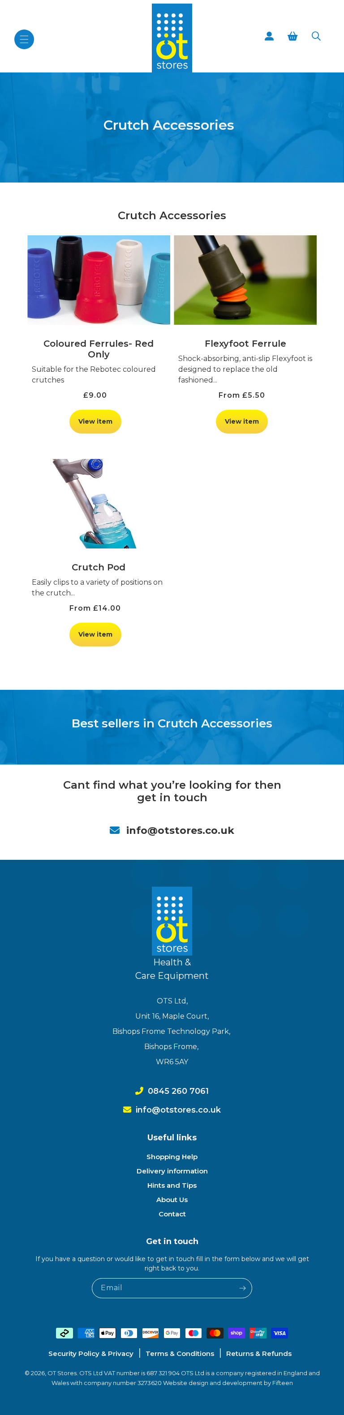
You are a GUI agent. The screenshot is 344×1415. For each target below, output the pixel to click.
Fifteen (282, 1382)
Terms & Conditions (180, 1353)
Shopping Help (172, 1156)
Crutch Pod (98, 567)
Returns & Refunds (259, 1353)
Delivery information (172, 1171)
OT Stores (62, 1373)
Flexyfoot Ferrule (245, 343)
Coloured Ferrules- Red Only (98, 349)
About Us (172, 1199)
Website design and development (213, 1382)
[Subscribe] (242, 1288)
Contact (172, 1214)
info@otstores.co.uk (180, 830)
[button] (24, 39)
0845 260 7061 (178, 1091)
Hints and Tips (172, 1185)
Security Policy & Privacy (90, 1353)
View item (95, 421)
